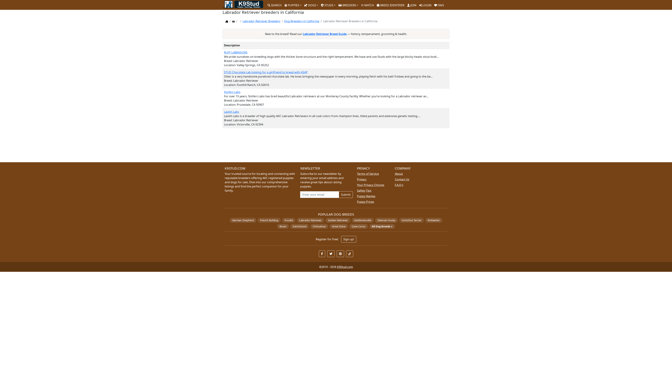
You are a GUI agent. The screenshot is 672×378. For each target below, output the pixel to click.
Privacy (361, 179)
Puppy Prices (365, 202)
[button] (322, 253)
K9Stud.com (345, 267)
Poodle (289, 220)
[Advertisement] (328, 146)
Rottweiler (434, 220)
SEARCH (276, 5)
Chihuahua (319, 226)
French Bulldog (269, 220)
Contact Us (402, 179)
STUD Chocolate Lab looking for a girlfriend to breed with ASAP (266, 72)
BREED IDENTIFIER (392, 5)
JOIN (413, 5)
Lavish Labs (231, 112)
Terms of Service (368, 174)
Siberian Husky (386, 220)
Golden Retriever (338, 220)
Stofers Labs (232, 92)
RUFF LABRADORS (235, 52)
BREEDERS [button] (349, 5)
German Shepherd (243, 220)
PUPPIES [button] (293, 5)
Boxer (282, 226)
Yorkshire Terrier (411, 220)
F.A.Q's (399, 185)
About (399, 174)
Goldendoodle (362, 220)
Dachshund (299, 226)
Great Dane (338, 226)
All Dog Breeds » (382, 226)
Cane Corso (358, 226)
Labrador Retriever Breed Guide (325, 34)
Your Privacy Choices (370, 185)
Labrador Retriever (310, 220)
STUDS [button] (328, 5)
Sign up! (348, 239)
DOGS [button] (311, 5)
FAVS (440, 5)
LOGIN (426, 5)
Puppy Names (366, 196)
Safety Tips (364, 190)
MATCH (369, 5)
